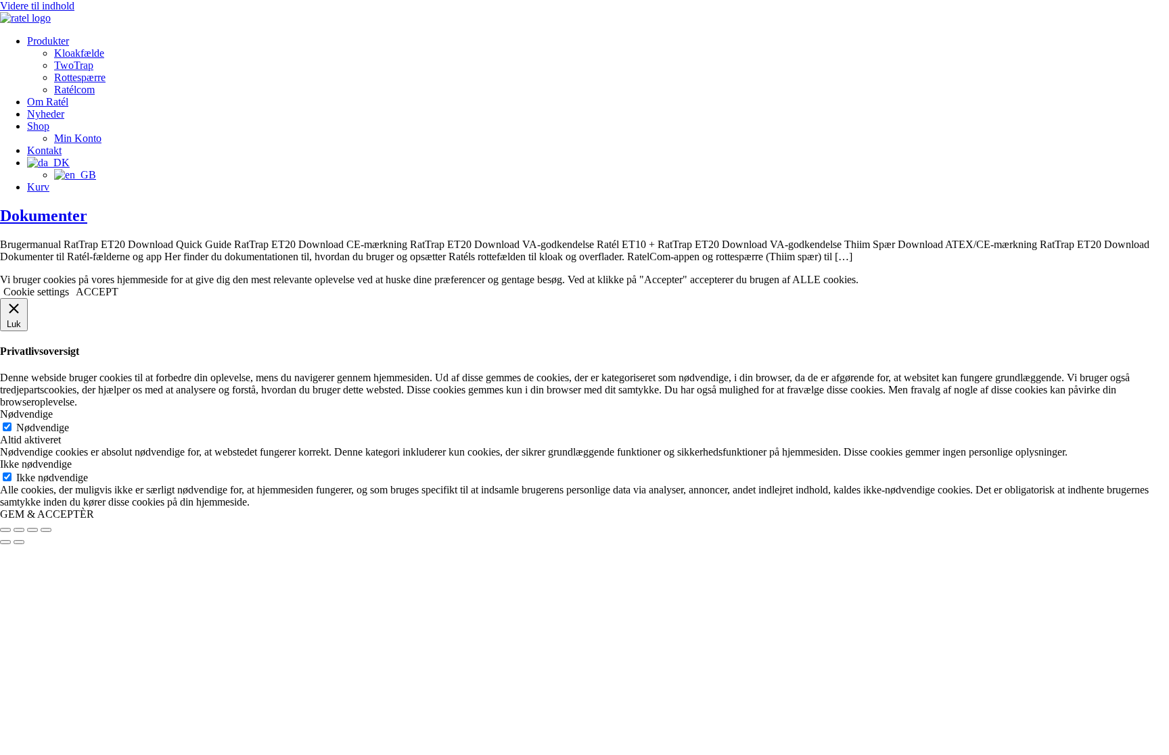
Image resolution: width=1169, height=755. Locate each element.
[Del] (32, 530)
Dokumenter (43, 215)
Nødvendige (42, 427)
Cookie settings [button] (36, 291)
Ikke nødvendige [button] (36, 464)
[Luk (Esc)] (46, 530)
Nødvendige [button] (26, 414)
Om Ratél (47, 101)
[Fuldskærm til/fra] (19, 530)
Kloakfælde (79, 53)
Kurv (38, 187)
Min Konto (77, 138)
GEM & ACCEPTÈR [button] (47, 514)
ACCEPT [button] (97, 291)
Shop (38, 126)
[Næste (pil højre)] (19, 542)
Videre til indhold (37, 5)
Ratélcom (74, 89)
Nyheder (45, 114)
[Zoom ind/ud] (5, 530)
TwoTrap (73, 65)
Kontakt (44, 150)
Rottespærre (80, 77)
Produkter (48, 41)
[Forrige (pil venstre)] (5, 542)
